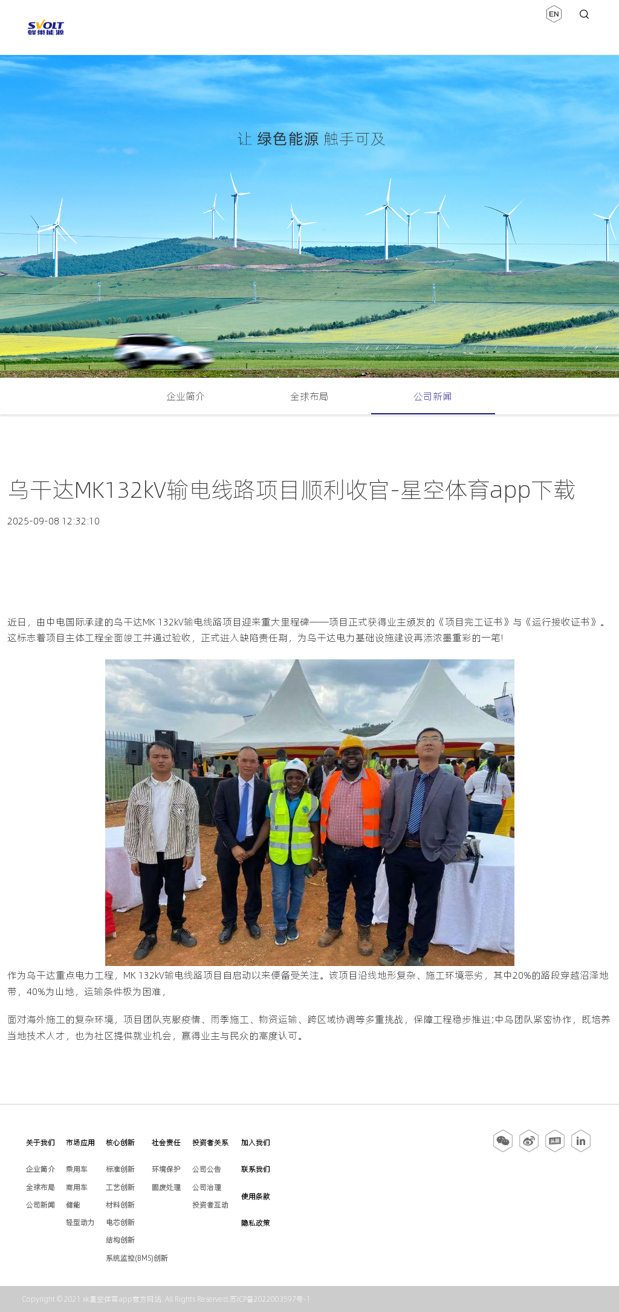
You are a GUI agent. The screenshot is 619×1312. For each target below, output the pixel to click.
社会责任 (166, 1142)
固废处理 (166, 1187)
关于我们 (40, 1142)
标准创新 (120, 1169)
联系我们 (255, 1169)
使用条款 (255, 1196)
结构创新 (120, 1240)
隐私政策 (255, 1223)
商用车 (77, 1187)
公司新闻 (432, 396)
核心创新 (120, 1142)
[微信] (504, 1150)
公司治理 (206, 1187)
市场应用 (80, 1142)
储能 (73, 1204)
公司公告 (206, 1169)
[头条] (555, 1150)
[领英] (581, 1150)
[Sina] (529, 1150)
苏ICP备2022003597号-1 (270, 1299)
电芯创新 (120, 1222)
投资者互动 (210, 1204)
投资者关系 (210, 1142)
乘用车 (77, 1169)
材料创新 (120, 1204)
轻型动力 (80, 1222)
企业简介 (185, 396)
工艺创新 (120, 1187)
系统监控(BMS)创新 (137, 1258)
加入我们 (255, 1142)
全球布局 (309, 396)
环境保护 (166, 1169)
